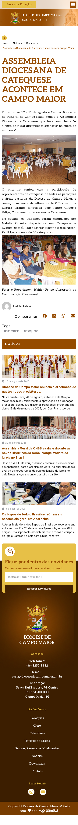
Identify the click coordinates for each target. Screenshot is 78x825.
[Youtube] (43, 792)
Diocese (31, 43)
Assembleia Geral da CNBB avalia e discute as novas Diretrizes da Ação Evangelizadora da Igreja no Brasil (36, 452)
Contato (37, 771)
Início (6, 43)
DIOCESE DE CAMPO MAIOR (41, 15)
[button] (73, 5)
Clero (37, 726)
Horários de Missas (37, 741)
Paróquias (37, 718)
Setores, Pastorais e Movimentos (37, 748)
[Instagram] (31, 792)
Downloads (37, 763)
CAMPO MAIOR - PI (34, 20)
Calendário (37, 733)
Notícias (17, 43)
